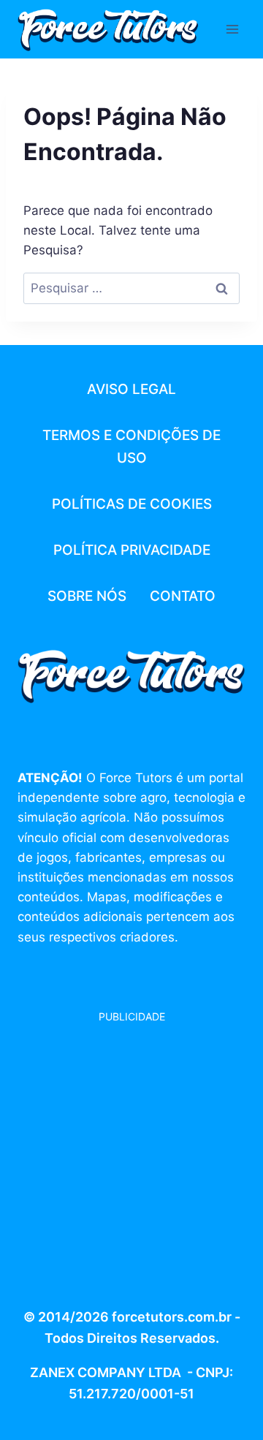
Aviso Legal (131, 389)
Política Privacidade (131, 550)
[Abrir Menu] (231, 29)
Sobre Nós (86, 596)
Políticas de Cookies (132, 504)
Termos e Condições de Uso (131, 446)
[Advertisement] (131, 1156)
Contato (183, 596)
